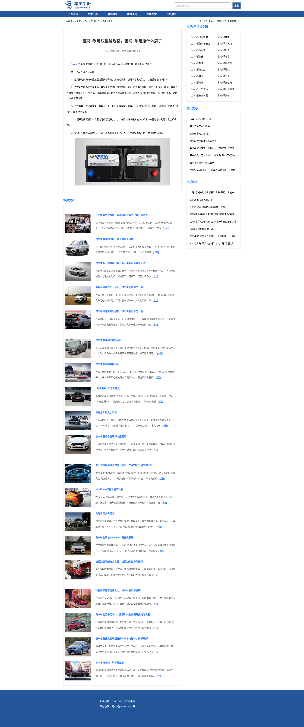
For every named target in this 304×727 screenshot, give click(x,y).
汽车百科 (73, 14)
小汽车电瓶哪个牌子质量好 (109, 662)
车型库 (77, 21)
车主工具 (93, 14)
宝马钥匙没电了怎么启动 (202, 163)
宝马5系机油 (197, 63)
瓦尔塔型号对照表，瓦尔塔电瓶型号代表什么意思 (121, 215)
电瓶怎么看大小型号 (106, 412)
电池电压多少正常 (104, 513)
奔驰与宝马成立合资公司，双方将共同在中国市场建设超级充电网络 (223, 148)
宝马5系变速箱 (224, 82)
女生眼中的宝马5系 (199, 133)
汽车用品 (171, 14)
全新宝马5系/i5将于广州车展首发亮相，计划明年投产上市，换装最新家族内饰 (228, 170)
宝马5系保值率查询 (231, 21)
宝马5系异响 (223, 95)
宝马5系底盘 (223, 50)
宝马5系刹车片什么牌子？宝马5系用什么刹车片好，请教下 (218, 192)
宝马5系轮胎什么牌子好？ (202, 229)
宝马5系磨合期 (198, 69)
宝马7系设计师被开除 (200, 119)
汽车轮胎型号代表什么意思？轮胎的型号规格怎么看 (122, 614)
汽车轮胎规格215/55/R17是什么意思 (114, 537)
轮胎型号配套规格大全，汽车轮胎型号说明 (118, 590)
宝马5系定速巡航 (225, 89)
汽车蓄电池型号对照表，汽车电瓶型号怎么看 (119, 311)
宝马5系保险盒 (198, 50)
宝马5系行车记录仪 (200, 43)
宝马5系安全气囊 (199, 95)
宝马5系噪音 (223, 56)
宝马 (85, 21)
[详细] (166, 228)
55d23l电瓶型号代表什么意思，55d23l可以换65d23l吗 (123, 465)
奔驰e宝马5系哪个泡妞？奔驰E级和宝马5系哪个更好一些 (217, 214)
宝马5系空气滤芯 (199, 89)
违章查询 (132, 14)
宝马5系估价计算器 (212, 21)
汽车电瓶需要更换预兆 (107, 364)
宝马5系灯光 (197, 76)
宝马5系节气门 (224, 43)
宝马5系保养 (197, 56)
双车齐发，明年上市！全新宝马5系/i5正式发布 (212, 155)
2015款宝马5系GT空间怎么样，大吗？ (208, 207)
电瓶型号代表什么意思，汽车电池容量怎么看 (119, 287)
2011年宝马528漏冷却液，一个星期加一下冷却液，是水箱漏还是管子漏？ (226, 236)
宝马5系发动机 (224, 63)
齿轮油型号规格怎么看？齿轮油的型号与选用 (119, 561)
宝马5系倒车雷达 (199, 37)
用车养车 (112, 14)
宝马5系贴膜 (197, 82)
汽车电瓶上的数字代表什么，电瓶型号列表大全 (120, 263)
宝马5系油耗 (223, 69)
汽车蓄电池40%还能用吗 (108, 340)
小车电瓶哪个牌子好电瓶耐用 (110, 436)
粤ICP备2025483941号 (123, 706)
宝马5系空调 (223, 76)
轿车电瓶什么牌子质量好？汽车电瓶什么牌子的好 (121, 638)
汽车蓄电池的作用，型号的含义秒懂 (114, 239)
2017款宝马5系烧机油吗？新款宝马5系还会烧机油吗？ (216, 243)
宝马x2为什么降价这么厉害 (203, 141)
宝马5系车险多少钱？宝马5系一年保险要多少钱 (213, 221)
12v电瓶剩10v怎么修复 (107, 388)
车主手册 (68, 21)
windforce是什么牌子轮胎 (109, 489)
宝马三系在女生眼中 (200, 126)
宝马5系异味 (223, 37)
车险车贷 (152, 14)
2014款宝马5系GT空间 (201, 200)
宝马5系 (92, 21)
